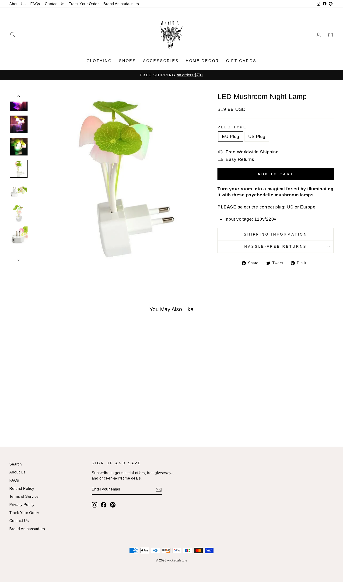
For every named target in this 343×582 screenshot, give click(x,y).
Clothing (99, 61)
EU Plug (230, 136)
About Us (17, 4)
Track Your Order (84, 4)
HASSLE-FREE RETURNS (275, 246)
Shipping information (275, 234)
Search (15, 464)
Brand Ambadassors (121, 4)
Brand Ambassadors (27, 529)
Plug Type (232, 127)
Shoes (127, 61)
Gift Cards (241, 61)
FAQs (35, 4)
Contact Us (54, 4)
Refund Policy (21, 488)
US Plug (257, 136)
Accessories (161, 61)
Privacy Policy (22, 504)
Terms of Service (24, 496)
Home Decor (202, 61)
